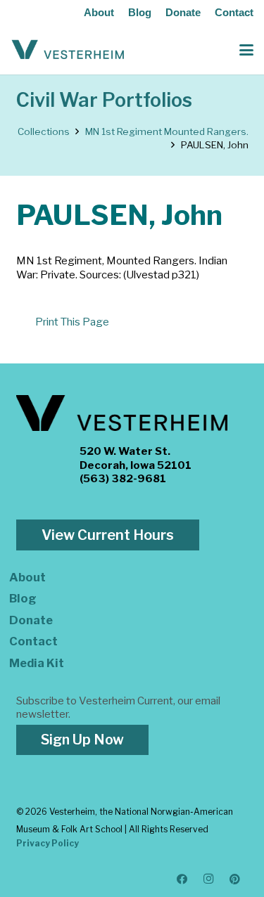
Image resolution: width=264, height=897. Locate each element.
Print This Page (72, 322)
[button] (246, 50)
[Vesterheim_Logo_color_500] (68, 49)
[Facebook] (182, 879)
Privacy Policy (47, 843)
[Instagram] (209, 879)
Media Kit (36, 663)
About (99, 12)
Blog (139, 12)
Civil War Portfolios (104, 100)
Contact (234, 12)
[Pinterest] (235, 879)
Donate (183, 12)
